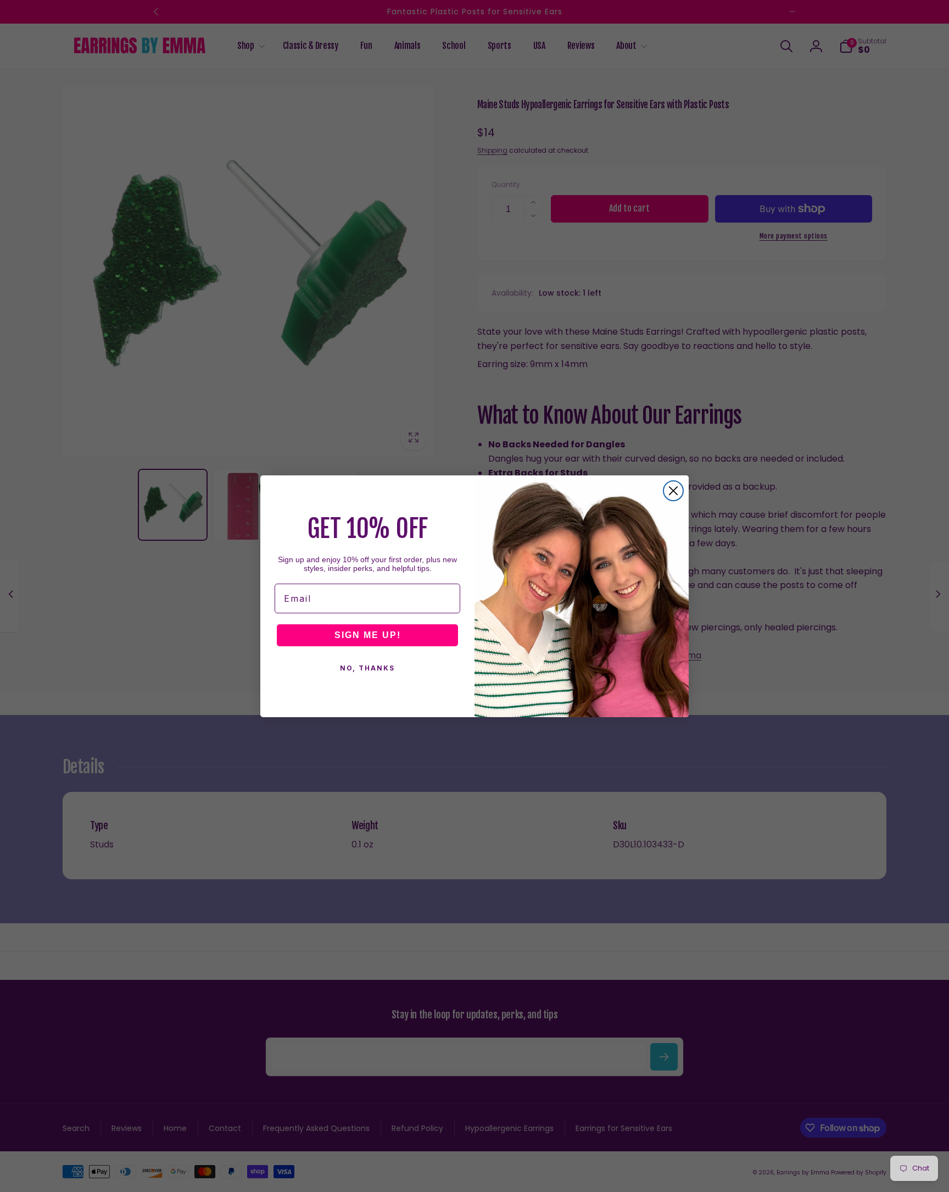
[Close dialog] (673, 491)
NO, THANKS (367, 668)
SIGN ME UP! (367, 635)
